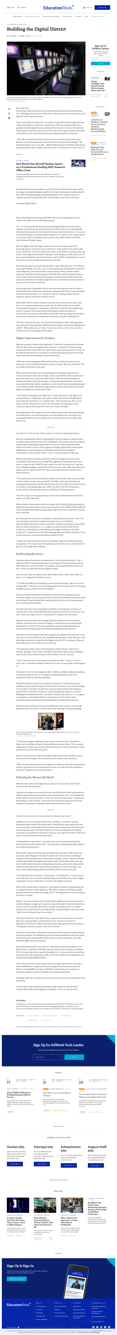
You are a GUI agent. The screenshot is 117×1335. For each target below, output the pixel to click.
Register (10, 1111)
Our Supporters (40, 1316)
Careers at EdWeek (41, 1319)
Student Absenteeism (57, 1089)
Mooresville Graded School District (45, 194)
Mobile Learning (32, 1020)
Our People (39, 1313)
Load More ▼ (58, 1253)
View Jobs (14, 1164)
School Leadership (33, 1015)
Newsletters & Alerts (79, 1309)
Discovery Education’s (54, 628)
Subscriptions (77, 1306)
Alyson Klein (10, 1235)
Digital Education (58, 1006)
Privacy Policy (75, 1327)
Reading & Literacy (22, 160)
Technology (67, 16)
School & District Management (96, 1089)
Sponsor (94, 117)
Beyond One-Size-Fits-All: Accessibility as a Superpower (99, 150)
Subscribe (102, 7)
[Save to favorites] (9, 113)
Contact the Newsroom (61, 1316)
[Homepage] (58, 7)
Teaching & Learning (51, 16)
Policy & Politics (32, 16)
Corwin (66, 1110)
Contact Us (58, 1303)
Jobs (86, 16)
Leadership (17, 16)
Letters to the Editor (60, 1306)
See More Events (59, 1126)
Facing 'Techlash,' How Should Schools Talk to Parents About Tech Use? (98, 86)
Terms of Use (62, 1327)
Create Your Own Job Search (57, 1180)
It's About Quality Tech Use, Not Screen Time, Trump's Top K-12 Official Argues (16, 1221)
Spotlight (91, 1200)
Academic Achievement (50, 1015)
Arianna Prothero (96, 94)
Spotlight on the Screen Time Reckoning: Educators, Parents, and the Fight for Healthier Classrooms (97, 1208)
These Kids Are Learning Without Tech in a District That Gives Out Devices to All (43, 1222)
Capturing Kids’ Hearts (52, 439)
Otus (101, 1112)
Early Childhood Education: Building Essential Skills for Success (19, 1094)
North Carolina (45, 1020)
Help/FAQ (57, 1309)
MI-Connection (36, 955)
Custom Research (97, 1321)
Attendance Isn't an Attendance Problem (57, 1094)
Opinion (78, 16)
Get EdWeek (77, 1303)
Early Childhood (12, 1088)
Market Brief (97, 16)
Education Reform (66, 1015)
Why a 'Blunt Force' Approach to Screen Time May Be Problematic (69, 1221)
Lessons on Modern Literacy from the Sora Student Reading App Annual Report (99, 125)
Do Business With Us (98, 1303)
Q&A (102, 78)
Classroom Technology (17, 24)
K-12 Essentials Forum (26, 1088)
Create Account (16, 1279)
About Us (39, 1303)
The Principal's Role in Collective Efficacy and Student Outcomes (92, 1095)
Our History (39, 1309)
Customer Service (59, 1313)
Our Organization (41, 1306)
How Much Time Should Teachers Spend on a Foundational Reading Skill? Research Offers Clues (40, 167)
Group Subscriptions (79, 1313)
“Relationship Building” (71, 433)
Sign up (74, 1057)
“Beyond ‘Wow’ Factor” (62, 816)
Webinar (68, 1089)
